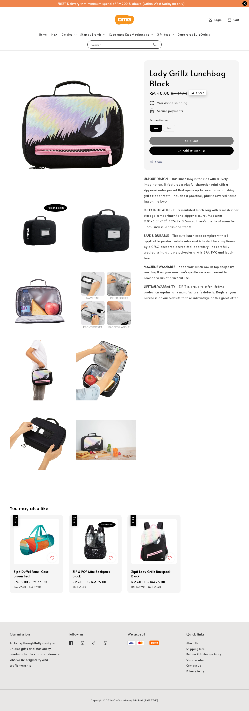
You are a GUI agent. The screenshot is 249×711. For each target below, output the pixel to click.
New (54, 34)
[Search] (155, 44)
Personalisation (159, 120)
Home (43, 34)
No (169, 128)
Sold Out (191, 141)
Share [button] (159, 162)
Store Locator (195, 660)
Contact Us (193, 665)
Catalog (67, 34)
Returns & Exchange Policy (204, 654)
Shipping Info (195, 649)
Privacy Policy (195, 671)
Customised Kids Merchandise (129, 34)
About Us (192, 643)
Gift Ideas (163, 34)
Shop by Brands (90, 34)
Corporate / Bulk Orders (194, 34)
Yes (156, 128)
